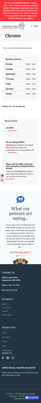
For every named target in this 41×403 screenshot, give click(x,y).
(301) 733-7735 (11, 290)
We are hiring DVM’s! (15, 142)
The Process (6, 307)
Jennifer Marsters (20, 252)
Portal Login (6, 315)
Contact (5, 311)
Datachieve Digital (20, 398)
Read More (12, 131)
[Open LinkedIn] (7, 358)
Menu (35, 26)
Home (4, 333)
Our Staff (5, 337)
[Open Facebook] (3, 358)
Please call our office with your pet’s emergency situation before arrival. (20, 166)
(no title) (9, 127)
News (4, 346)
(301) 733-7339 (13, 285)
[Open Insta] (13, 358)
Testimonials (7, 350)
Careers (5, 341)
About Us (5, 304)
